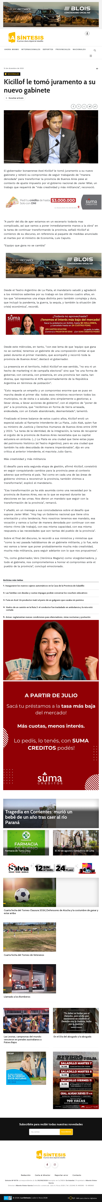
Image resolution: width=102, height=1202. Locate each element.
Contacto (77, 1175)
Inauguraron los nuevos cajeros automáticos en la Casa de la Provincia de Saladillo (44, 585)
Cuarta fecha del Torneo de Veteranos (24, 955)
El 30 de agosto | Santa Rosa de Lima (74, 850)
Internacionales (30, 49)
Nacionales (79, 49)
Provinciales (63, 49)
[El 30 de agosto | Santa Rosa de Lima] (76, 842)
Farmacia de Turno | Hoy (17, 850)
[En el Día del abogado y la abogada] (76, 1020)
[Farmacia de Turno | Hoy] (26, 842)
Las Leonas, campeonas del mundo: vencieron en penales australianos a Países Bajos (23, 1039)
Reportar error (61, 1175)
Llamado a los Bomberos (17, 996)
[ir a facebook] (47, 1165)
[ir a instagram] (55, 1165)
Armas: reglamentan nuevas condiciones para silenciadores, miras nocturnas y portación (48, 617)
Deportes (48, 49)
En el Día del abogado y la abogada (72, 1036)
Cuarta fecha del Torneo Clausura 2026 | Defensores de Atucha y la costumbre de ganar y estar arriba (51, 912)
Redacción (26, 1175)
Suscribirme (66, 1132)
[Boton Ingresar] (87, 33)
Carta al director (42, 1175)
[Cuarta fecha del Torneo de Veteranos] (29, 937)
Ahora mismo (11, 49)
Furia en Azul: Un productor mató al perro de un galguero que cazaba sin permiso (45, 600)
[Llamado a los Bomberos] (29, 978)
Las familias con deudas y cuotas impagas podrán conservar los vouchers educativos (46, 593)
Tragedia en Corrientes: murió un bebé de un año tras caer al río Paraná (38, 817)
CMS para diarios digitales (86, 1198)
